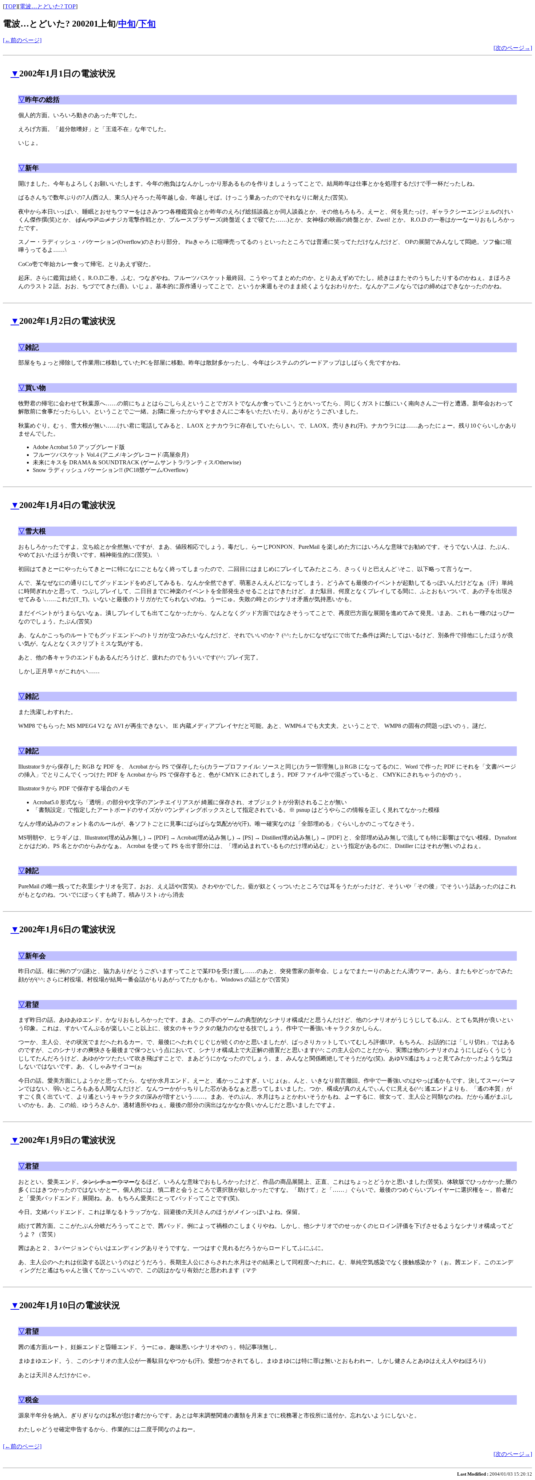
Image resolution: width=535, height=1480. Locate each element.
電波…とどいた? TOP (48, 6)
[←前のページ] (22, 40)
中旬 (127, 23)
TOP (10, 6)
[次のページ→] (513, 48)
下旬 (147, 23)
